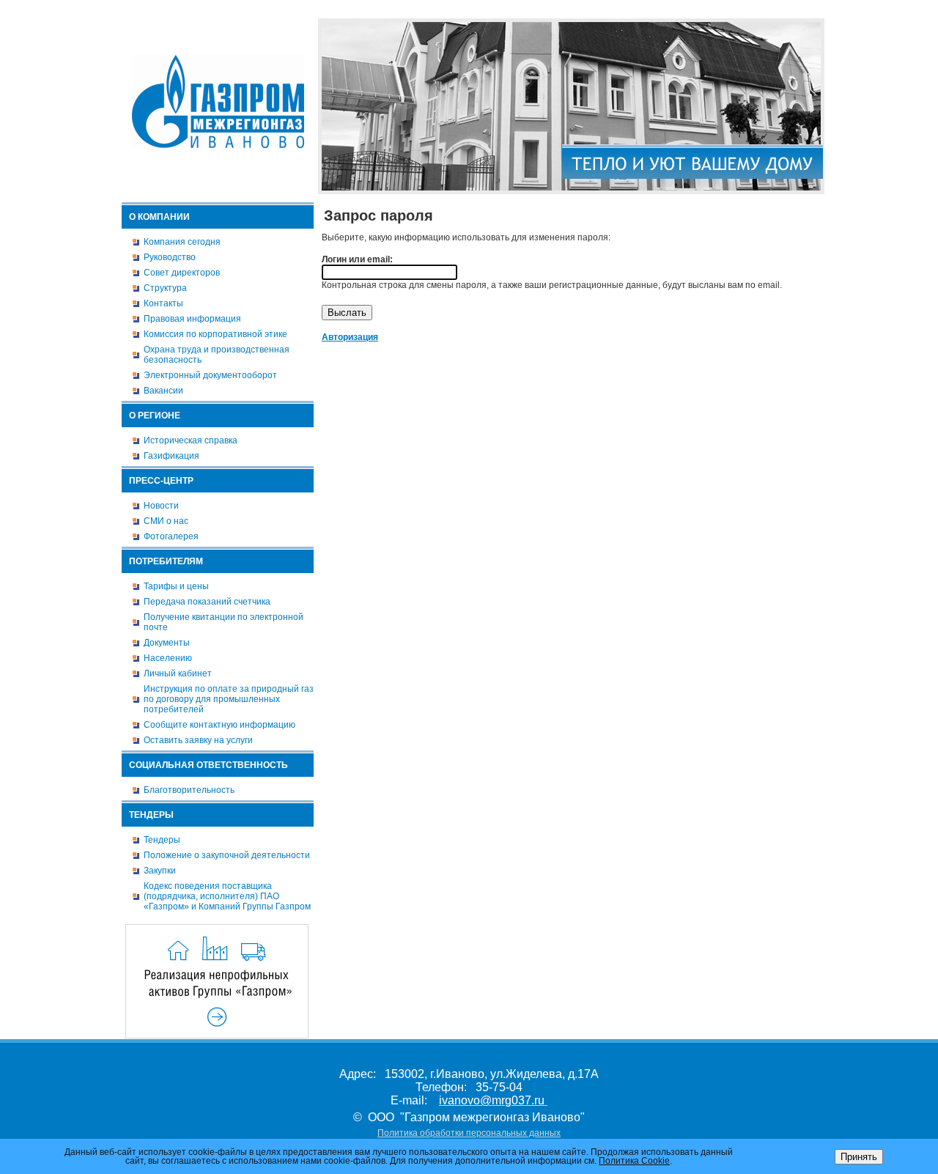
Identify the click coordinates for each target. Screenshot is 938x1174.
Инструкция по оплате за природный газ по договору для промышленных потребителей (229, 699)
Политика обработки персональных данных (469, 1133)
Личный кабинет (178, 673)
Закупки (160, 870)
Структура (165, 288)
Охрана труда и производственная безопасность (216, 354)
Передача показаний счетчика (207, 602)
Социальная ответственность (208, 765)
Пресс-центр (161, 481)
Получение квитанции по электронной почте (223, 622)
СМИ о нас (166, 521)
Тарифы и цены (176, 586)
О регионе (154, 415)
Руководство (170, 257)
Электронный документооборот (210, 375)
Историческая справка (190, 440)
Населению (168, 658)
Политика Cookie (634, 1161)
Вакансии (163, 390)
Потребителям (166, 561)
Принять (859, 1156)
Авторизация (799, 9)
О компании (159, 217)
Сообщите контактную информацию (219, 725)
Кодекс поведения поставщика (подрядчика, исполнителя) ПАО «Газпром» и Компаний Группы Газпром (227, 896)
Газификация (171, 456)
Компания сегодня (182, 242)
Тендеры (151, 815)
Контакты (163, 303)
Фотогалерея (171, 536)
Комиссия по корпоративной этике (215, 334)
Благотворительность (189, 790)
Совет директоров (182, 272)
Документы (167, 643)
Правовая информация (192, 319)
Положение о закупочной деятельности (227, 855)
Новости (161, 506)
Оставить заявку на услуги (198, 740)
